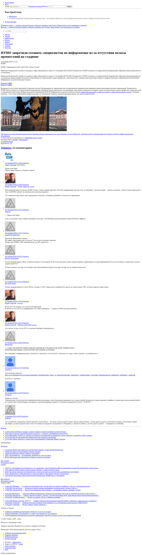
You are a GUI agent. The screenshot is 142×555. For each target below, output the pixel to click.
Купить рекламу (10, 22)
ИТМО (15, 140)
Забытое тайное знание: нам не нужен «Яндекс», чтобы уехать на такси (33, 470)
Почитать (4, 446)
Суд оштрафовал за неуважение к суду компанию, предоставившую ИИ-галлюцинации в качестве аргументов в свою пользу (53, 468)
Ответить (25, 163)
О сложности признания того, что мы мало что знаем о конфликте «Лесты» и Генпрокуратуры (55, 486)
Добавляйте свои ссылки (33, 138)
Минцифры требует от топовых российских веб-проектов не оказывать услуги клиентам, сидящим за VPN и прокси (48, 435)
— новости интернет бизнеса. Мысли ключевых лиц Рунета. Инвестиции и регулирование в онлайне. (40, 27)
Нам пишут (9, 44)
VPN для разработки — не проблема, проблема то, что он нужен (28, 455)
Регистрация (9, 2)
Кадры (7, 40)
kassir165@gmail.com (12, 235)
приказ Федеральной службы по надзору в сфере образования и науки (106, 92)
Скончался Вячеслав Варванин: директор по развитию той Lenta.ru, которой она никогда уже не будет (59, 493)
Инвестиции (9, 38)
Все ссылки (5, 461)
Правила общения (11, 535)
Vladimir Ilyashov (19, 497)
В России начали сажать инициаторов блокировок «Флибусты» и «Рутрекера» (37, 475)
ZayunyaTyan (17, 488)
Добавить (6, 147)
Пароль (37, 6)
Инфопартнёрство (11, 537)
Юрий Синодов (10, 186)
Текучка (8, 48)
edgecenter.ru (16, 542)
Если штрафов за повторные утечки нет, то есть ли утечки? (28, 512)
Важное (3, 428)
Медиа (7, 35)
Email (7, 6)
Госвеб (7, 36)
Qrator (21, 544)
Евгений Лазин (10, 283)
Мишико (16, 486)
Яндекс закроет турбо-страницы (33, 504)
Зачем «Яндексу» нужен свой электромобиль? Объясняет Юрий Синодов (35, 439)
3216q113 (8, 370)
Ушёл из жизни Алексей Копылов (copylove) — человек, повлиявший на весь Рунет (36, 433)
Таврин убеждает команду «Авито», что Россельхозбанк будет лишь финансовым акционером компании (60, 495)
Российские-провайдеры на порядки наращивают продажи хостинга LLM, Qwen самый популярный (43, 515)
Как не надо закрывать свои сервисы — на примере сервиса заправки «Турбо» (53, 490)
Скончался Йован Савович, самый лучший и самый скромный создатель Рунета (35, 432)
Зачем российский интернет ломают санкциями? (22, 453)
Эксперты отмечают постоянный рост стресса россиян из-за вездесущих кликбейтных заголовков (44, 472)
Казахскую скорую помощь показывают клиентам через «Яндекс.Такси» (51, 488)
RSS (6, 550)
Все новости (5, 479)
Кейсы (7, 42)
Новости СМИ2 (6, 83)
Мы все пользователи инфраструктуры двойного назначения (30, 437)
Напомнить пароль (35, 6)
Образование (23, 140)
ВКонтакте (13, 16)
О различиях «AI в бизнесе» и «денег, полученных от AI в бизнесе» (31, 513)
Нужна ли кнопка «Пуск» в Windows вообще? (44, 497)
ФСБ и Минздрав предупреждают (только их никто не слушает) (27, 457)
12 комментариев (7, 141)
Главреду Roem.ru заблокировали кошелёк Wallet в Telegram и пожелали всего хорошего (64, 501)
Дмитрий (16, 503)
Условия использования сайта (15, 533)
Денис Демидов (10, 165)
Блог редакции (10, 546)
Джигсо (7, 212)
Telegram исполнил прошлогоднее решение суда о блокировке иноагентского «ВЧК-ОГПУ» (55, 503)
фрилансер (9, 344)
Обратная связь (10, 548)
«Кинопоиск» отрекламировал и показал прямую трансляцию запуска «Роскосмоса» (39, 474)
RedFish (7, 418)
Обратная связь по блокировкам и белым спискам (22, 452)
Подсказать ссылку (7, 463)
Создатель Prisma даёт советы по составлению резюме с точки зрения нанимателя (34, 450)
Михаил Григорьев (11, 258)
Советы (7, 46)
